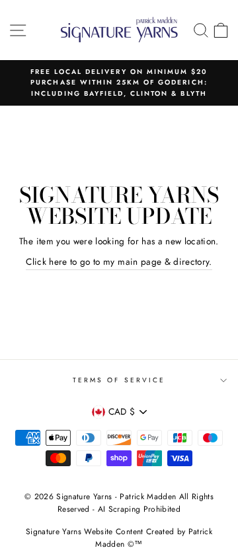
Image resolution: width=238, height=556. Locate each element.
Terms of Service (119, 380)
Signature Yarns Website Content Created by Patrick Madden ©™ (119, 538)
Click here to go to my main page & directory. (119, 261)
